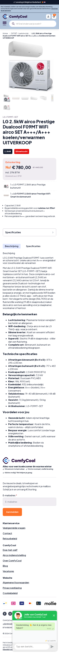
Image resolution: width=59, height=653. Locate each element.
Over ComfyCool (12, 560)
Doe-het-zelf (10, 550)
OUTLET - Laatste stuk (20, 33)
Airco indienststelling (14, 555)
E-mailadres (10, 495)
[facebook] (5, 614)
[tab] (12, 246)
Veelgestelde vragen (14, 527)
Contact (7, 533)
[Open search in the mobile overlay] (32, 24)
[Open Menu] (4, 24)
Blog (5, 565)
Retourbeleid (10, 538)
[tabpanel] (29, 349)
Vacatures (8, 571)
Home (5, 33)
